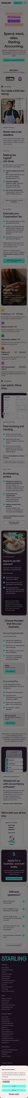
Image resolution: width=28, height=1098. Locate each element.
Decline (14, 1090)
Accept (14, 1086)
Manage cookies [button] (14, 1094)
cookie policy (6, 1081)
